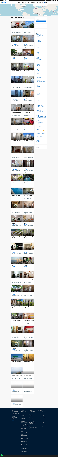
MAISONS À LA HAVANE (39, 34)
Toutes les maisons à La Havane (40, 35)
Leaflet (52, 15)
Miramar (38, 36)
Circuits (28, 2)
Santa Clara (38, 52)
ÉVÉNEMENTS (38, 121)
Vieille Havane (38, 40)
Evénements (37, 2)
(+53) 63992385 (55, 0)
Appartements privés (39, 41)
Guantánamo (38, 57)
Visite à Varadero (38, 94)
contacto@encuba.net (14, 417)
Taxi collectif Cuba (38, 101)
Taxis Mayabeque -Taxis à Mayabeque (40, 106)
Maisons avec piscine (39, 60)
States (17, 19)
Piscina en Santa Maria (32, 421)
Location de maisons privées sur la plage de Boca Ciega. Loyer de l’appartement (24, 426)
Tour (25, 2)
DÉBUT (16, 2)
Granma (38, 53)
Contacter (40, 2)
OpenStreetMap (55, 15)
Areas (22, 19)
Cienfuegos (38, 48)
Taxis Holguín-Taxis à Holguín (39, 112)
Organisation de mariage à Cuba (40, 122)
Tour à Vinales (38, 93)
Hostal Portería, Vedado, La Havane (16, 320)
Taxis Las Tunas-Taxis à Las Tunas (40, 111)
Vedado (15, 19)
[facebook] (2, 0)
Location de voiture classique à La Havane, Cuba (41, 116)
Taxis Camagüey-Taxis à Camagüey (40, 110)
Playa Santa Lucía (38, 86)
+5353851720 (13, 416)
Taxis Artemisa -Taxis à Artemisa (40, 105)
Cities (20, 19)
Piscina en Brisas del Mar (32, 422)
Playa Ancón (38, 87)
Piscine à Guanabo (39, 63)
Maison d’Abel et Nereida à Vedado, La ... (17, 402)
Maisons (19, 2)
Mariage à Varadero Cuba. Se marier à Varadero (41, 123)
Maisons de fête (38, 65)
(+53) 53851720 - (52, 0)
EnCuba (13, 418)
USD (5, 0)
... (20, 73)
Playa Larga (38, 85)
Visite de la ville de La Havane (39, 92)
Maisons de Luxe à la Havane (39, 59)
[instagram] (3, 0)
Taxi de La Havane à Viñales (39, 104)
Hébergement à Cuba (38, 141)
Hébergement (22, 2)
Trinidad (38, 47)
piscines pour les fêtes (39, 64)
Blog (42, 2)
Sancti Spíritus (38, 51)
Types (12, 19)
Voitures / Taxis (32, 2)
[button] (2, 455)
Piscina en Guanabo (32, 423)
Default (25, 19)
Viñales (38, 46)
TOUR (37, 91)
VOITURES (38, 115)
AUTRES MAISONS (38, 58)
